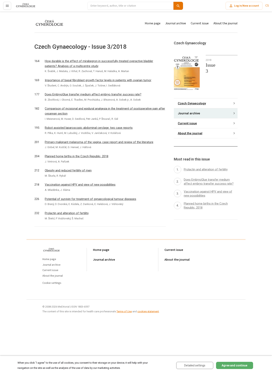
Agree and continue (234, 365)
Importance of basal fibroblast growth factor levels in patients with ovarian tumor (98, 80)
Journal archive (175, 23)
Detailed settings (194, 365)
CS (267, 6)
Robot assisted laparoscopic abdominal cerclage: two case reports (89, 128)
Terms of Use (124, 311)
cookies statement (148, 311)
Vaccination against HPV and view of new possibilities (80, 184)
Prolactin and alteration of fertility (67, 213)
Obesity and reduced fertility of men (68, 170)
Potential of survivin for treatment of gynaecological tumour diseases (90, 199)
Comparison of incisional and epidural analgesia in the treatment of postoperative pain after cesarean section (105, 111)
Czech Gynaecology (192, 103)
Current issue (200, 23)
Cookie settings (51, 283)
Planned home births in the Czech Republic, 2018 (76, 156)
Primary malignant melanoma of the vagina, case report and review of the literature (99, 142)
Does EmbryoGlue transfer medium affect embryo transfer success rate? (93, 94)
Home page (152, 23)
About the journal (225, 23)
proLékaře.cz (23, 7)
